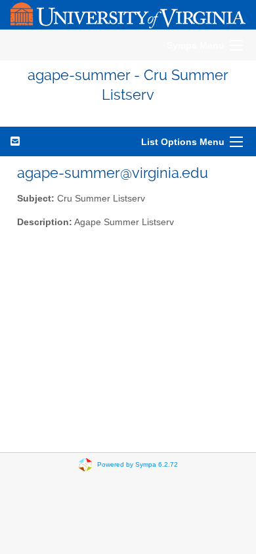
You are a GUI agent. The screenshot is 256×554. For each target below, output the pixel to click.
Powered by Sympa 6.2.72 (137, 463)
